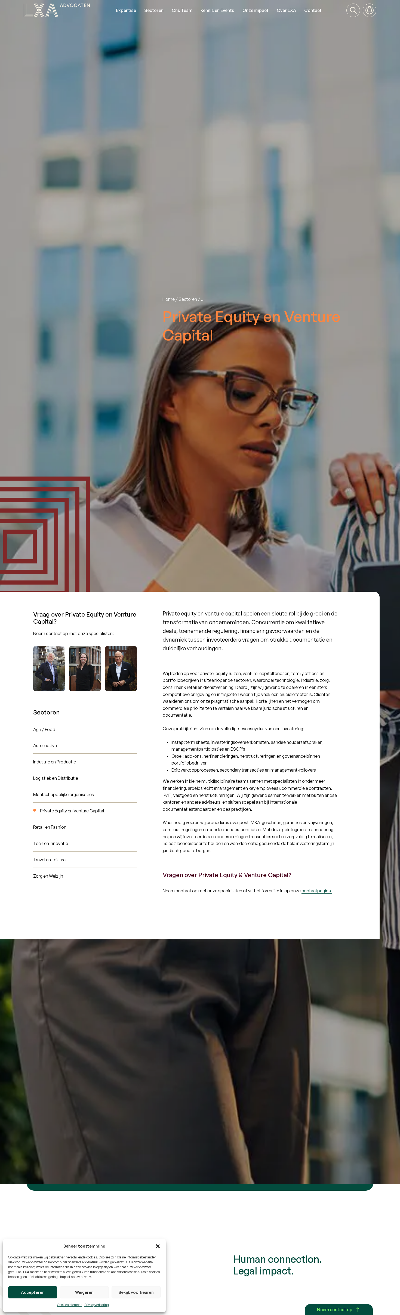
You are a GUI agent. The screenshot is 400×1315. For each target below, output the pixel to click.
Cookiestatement (69, 1305)
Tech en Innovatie (50, 843)
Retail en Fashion (49, 827)
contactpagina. (316, 890)
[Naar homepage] (68, 10)
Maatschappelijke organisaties (63, 794)
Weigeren (84, 1292)
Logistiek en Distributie (55, 778)
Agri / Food (44, 729)
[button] (158, 1246)
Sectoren (188, 299)
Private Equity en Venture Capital (72, 810)
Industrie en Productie (54, 762)
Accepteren (33, 1292)
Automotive (45, 745)
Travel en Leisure (49, 859)
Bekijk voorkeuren (136, 1292)
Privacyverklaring (96, 1305)
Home (168, 299)
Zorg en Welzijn (48, 876)
